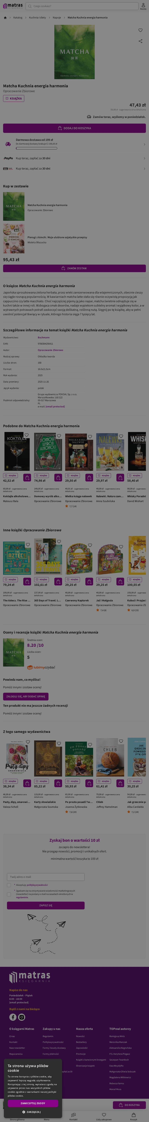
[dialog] (33, 1088)
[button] (33, 1112)
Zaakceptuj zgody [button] (33, 1103)
